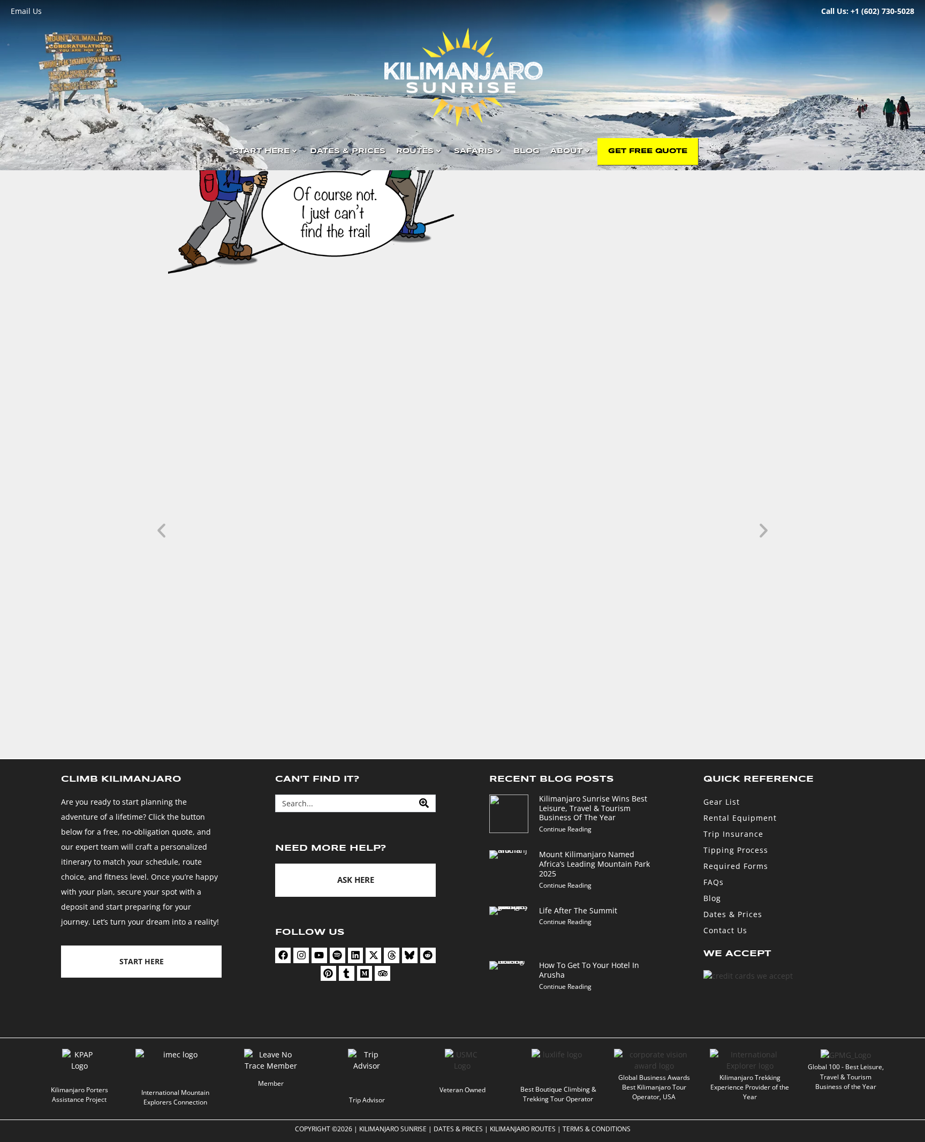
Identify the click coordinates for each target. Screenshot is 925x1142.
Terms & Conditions (597, 1128)
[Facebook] (283, 955)
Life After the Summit (578, 910)
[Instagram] (301, 955)
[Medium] (365, 973)
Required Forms (735, 866)
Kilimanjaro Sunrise (393, 1128)
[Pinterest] (328, 973)
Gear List (721, 802)
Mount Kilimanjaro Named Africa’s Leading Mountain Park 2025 (594, 864)
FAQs (713, 882)
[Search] (424, 803)
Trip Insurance (733, 834)
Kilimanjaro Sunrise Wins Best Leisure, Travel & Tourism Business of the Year (451, 702)
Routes (415, 151)
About (566, 151)
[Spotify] (337, 955)
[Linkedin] (355, 955)
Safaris (473, 151)
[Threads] (391, 955)
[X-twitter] (373, 955)
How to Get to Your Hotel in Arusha (589, 970)
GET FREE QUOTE (647, 151)
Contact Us (725, 930)
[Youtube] (319, 955)
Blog (526, 151)
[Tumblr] (346, 973)
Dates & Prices (347, 151)
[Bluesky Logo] (410, 955)
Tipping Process (735, 850)
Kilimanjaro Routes (523, 1128)
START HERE (261, 151)
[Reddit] (428, 955)
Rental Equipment (740, 818)
